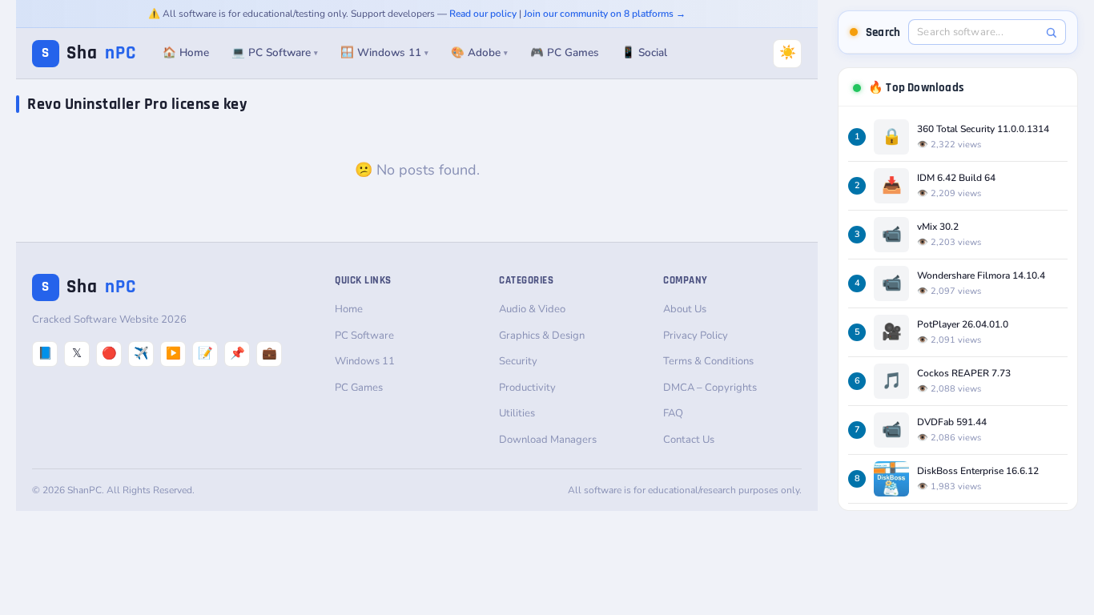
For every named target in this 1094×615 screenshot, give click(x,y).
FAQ (673, 413)
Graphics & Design (542, 335)
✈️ (141, 353)
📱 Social (644, 52)
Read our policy (483, 13)
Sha (89, 53)
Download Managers (548, 439)
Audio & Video (532, 309)
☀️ (787, 52)
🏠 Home (186, 52)
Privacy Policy (695, 335)
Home (349, 309)
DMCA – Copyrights (710, 387)
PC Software (364, 335)
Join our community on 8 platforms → (605, 13)
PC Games (359, 387)
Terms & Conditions (708, 361)
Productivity (527, 387)
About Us (684, 309)
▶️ (173, 353)
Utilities (517, 413)
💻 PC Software (274, 52)
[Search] (1051, 32)
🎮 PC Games (564, 52)
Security (518, 361)
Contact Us (688, 439)
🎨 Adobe (479, 52)
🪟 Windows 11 (384, 52)
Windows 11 (365, 361)
